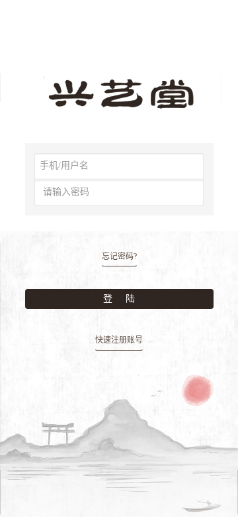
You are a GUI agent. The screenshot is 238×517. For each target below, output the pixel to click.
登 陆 (119, 299)
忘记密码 (119, 256)
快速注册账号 (119, 340)
